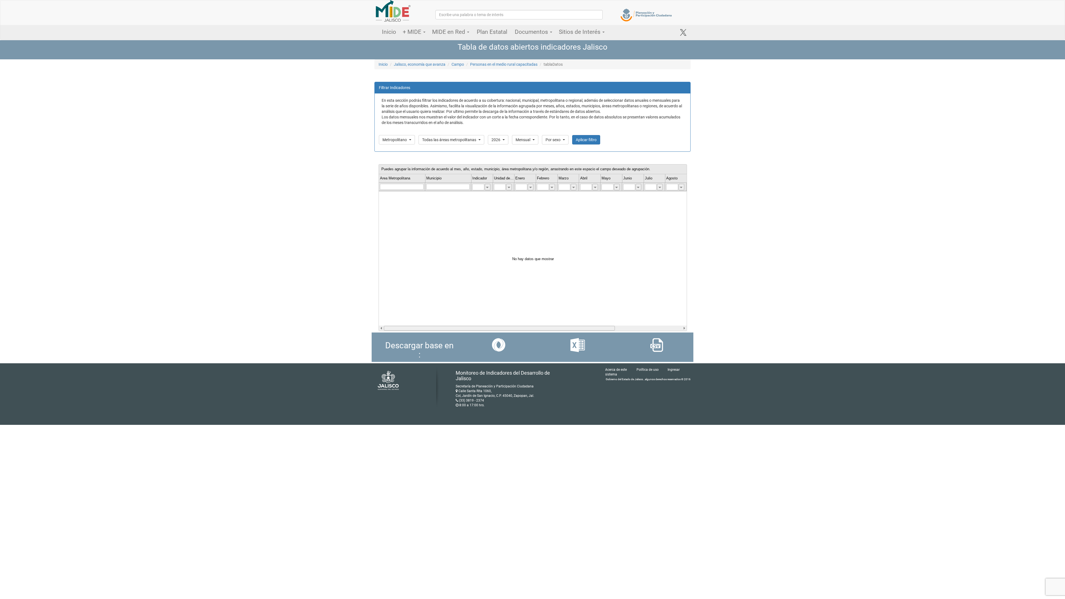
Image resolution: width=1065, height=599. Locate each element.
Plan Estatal (492, 32)
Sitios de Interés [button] (580, 32)
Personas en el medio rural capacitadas (503, 64)
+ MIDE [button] (413, 32)
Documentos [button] (532, 32)
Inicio (389, 32)
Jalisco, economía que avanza (419, 64)
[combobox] (487, 187)
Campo (458, 64)
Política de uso (648, 370)
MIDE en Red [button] (449, 32)
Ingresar (674, 370)
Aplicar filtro (586, 140)
